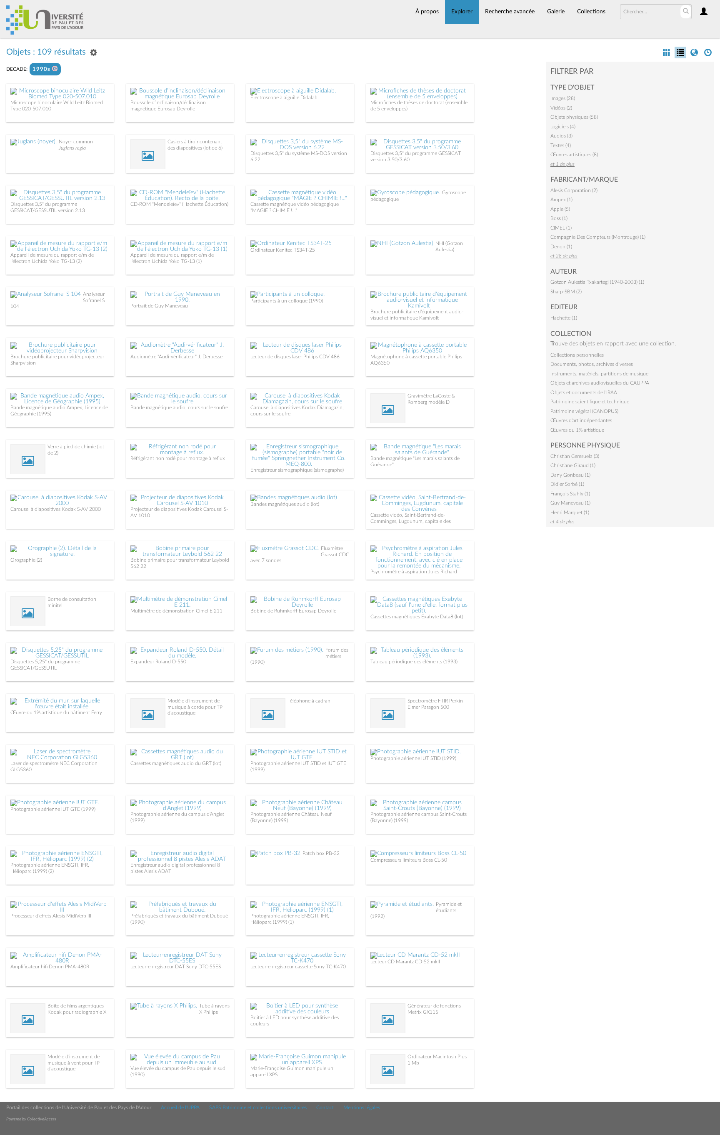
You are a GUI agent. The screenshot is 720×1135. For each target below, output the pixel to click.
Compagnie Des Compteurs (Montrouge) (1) (597, 237)
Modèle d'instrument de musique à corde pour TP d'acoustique (195, 706)
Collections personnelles (577, 355)
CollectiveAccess (41, 1119)
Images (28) (562, 98)
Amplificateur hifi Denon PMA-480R (49, 966)
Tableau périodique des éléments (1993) (414, 661)
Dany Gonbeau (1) (570, 475)
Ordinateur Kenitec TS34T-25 (282, 250)
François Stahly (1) (570, 493)
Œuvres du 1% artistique (577, 430)
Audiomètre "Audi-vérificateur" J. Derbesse (176, 356)
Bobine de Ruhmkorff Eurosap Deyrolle (293, 610)
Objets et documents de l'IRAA (583, 392)
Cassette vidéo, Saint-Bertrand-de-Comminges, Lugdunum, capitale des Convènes (410, 521)
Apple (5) (560, 209)
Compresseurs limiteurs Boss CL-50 (408, 860)
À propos (427, 12)
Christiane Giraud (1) (572, 465)
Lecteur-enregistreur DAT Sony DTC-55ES (175, 966)
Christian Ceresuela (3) (574, 456)
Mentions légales (361, 1107)
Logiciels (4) (562, 126)
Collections (591, 12)
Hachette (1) (563, 317)
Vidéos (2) (561, 107)
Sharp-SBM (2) (566, 291)
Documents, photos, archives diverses (591, 364)
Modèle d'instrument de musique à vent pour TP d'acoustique (74, 1062)
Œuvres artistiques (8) (574, 154)
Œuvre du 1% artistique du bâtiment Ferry (56, 712)
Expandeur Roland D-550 (158, 661)
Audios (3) (561, 135)
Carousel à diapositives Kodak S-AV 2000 (55, 509)
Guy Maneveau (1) (570, 502)
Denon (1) (561, 246)
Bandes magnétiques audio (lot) (284, 504)
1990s (42, 69)
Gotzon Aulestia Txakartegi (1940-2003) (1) (597, 282)
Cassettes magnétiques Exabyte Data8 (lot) (416, 616)
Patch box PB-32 (321, 853)
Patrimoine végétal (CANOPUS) (584, 411)
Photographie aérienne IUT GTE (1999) (52, 809)
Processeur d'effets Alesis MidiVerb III (50, 915)
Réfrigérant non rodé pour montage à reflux (177, 458)
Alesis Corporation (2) (574, 190)
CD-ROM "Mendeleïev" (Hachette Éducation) (179, 204)
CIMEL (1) (561, 227)
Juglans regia (72, 147)
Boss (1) (559, 218)
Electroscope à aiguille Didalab (284, 97)
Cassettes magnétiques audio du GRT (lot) (175, 763)
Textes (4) (560, 145)
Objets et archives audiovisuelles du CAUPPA (599, 382)
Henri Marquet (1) (569, 512)
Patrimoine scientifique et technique (589, 401)
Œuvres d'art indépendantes (581, 420)
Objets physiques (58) (574, 117)
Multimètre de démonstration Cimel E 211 (176, 610)
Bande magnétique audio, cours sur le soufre (179, 407)
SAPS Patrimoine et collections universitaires (258, 1107)
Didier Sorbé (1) (567, 484)
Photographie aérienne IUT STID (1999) (413, 758)
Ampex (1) (561, 199)
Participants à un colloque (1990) (286, 300)
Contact (325, 1107)
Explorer (461, 12)
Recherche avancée (510, 12)
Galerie (556, 12)
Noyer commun (76, 141)
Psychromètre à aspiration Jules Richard (413, 571)
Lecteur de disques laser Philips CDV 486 (295, 356)
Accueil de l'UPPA (180, 1107)
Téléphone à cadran (309, 700)
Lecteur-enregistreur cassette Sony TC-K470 (298, 966)
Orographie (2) (26, 560)
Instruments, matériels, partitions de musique (599, 373)
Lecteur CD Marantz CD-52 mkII (405, 961)
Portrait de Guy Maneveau (159, 305)
